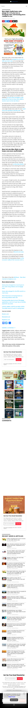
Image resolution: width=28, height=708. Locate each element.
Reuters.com (5, 314)
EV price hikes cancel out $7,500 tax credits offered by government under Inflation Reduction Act (15, 586)
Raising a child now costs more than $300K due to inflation (15, 558)
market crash (9, 337)
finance (13, 334)
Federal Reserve (6, 334)
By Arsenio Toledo (15, 575)
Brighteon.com (12, 279)
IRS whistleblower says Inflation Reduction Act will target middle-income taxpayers (16, 612)
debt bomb (23, 330)
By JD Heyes (14, 548)
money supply (17, 337)
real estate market (19, 339)
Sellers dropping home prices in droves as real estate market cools (16, 539)
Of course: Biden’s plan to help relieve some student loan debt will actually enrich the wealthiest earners (16, 552)
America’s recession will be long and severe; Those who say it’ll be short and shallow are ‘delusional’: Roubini (16, 666)
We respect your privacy (19, 686)
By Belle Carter (15, 601)
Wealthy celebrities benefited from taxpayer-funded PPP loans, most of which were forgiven (15, 639)
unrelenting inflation (18, 164)
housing (11, 335)
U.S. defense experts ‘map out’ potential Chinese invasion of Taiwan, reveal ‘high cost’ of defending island (16, 645)
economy (22, 332)
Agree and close (14, 699)
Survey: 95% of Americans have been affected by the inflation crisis (15, 659)
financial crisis (19, 334)
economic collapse (15, 332)
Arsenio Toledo (12, 18)
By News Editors (15, 568)
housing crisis (17, 335)
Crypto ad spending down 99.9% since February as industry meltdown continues (15, 632)
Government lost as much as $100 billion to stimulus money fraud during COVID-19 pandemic (16, 625)
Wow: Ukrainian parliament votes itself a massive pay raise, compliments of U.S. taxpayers (16, 545)
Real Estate (11, 339)
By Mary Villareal (15, 560)
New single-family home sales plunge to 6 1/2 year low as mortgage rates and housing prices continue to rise (16, 572)
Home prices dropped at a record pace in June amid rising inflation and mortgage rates (13, 286)
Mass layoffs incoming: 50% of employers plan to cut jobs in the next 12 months (16, 579)
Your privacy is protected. (8, 363)
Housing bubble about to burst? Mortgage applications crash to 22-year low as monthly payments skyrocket (14, 302)
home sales (5, 335)
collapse (17, 330)
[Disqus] (14, 440)
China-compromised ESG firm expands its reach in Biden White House (16, 592)
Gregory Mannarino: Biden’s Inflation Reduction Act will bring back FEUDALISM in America (16, 598)
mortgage (4, 339)
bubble (12, 330)
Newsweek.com (6, 317)
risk (3, 340)
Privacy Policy (11, 696)
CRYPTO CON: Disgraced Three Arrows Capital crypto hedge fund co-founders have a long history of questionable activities (16, 653)
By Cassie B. (14, 541)
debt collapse (5, 332)
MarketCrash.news (19, 252)
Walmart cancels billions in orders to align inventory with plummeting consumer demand (15, 605)
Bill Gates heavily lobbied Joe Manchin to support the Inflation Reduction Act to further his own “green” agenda (16, 618)
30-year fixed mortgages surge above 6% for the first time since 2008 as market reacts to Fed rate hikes (13, 99)
